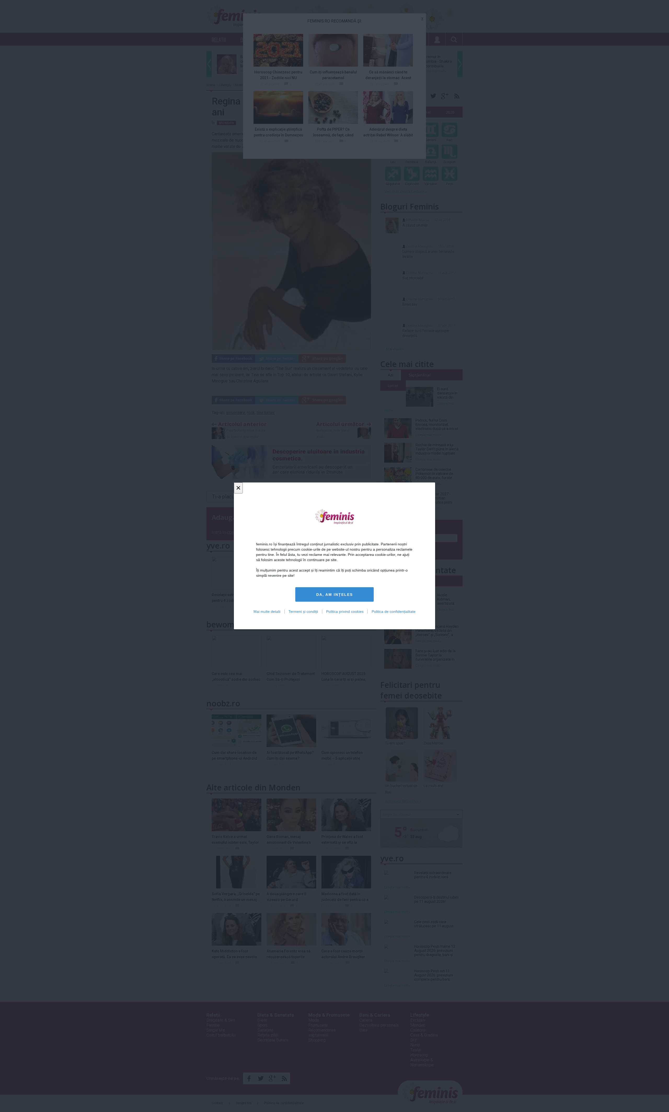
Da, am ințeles (334, 594)
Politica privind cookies (345, 612)
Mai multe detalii (266, 612)
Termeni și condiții (303, 612)
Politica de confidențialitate (394, 612)
